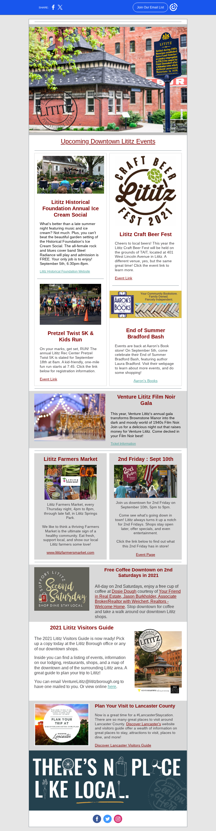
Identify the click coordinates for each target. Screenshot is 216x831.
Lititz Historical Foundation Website (65, 271)
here (112, 686)
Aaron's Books (146, 381)
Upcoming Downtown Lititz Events (108, 141)
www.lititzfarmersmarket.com (70, 552)
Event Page (145, 554)
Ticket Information (123, 444)
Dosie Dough (124, 591)
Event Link (48, 379)
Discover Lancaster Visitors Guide (123, 745)
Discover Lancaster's (143, 724)
